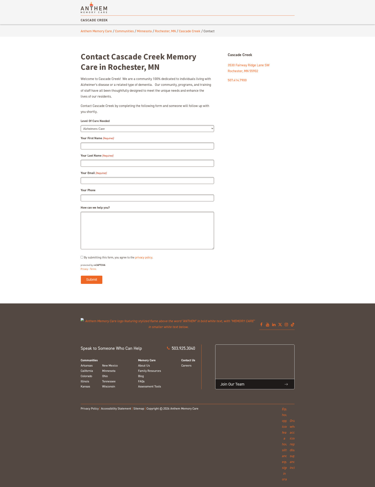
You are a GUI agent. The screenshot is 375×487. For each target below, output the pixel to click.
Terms (93, 268)
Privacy (84, 268)
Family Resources (149, 371)
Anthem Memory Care (96, 31)
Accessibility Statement (116, 408)
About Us (144, 365)
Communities (124, 31)
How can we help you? (95, 207)
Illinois (85, 381)
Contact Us (188, 360)
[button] (181, 348)
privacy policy (143, 257)
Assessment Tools (149, 386)
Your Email (94, 173)
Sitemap (138, 408)
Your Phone (88, 190)
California (87, 371)
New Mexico (110, 365)
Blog (141, 376)
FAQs (141, 381)
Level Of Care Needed (95, 121)
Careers (186, 365)
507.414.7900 (237, 80)
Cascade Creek (94, 20)
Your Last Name (97, 155)
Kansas (85, 386)
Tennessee (109, 381)
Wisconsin (108, 386)
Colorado (86, 376)
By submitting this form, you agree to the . (118, 257)
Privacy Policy (90, 408)
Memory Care (147, 360)
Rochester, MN (165, 31)
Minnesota (144, 31)
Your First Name (97, 138)
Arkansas (87, 365)
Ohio (105, 376)
